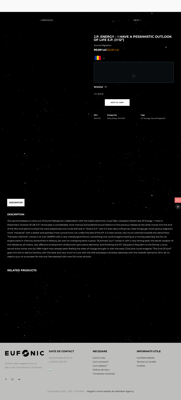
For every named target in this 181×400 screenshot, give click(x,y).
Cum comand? (101, 362)
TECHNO (121, 118)
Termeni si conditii (146, 362)
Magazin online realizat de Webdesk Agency (110, 391)
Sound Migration (158, 118)
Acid (109, 118)
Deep (114, 118)
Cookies (141, 366)
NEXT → (137, 20)
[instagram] (13, 379)
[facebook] (7, 379)
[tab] (16, 202)
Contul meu (99, 358)
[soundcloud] (20, 379)
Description (16, 202)
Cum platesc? (100, 366)
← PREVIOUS (46, 20)
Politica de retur (101, 369)
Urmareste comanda (104, 373)
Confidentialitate (146, 358)
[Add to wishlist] (106, 87)
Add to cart (117, 102)
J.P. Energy (145, 118)
